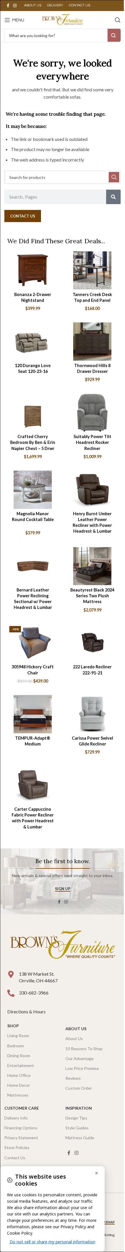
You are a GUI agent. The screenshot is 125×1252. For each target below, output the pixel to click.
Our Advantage (79, 1058)
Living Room (18, 1035)
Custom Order (78, 1088)
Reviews (73, 1078)
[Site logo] (62, 19)
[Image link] (62, 945)
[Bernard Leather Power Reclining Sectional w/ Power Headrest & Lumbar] (32, 566)
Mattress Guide (79, 1137)
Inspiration (78, 1108)
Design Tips (76, 1117)
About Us (75, 1028)
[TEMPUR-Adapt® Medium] (32, 714)
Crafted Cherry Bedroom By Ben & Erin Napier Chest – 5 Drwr (32, 442)
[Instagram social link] (14, 6)
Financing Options (21, 1127)
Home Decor (18, 1085)
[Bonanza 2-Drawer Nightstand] (32, 270)
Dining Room (18, 1055)
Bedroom (15, 1045)
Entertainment (20, 1065)
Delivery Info (16, 1117)
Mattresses (17, 1095)
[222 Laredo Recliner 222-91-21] (92, 643)
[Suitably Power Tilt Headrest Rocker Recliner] (92, 413)
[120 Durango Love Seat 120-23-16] (32, 341)
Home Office (19, 1075)
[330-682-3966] (11, 993)
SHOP (13, 1025)
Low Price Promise (82, 1068)
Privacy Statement (21, 1137)
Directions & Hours (27, 1011)
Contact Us (14, 1157)
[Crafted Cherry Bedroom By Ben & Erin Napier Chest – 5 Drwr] (32, 413)
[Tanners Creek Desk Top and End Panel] (92, 270)
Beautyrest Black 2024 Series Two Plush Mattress (92, 595)
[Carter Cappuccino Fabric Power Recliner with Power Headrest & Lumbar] (32, 785)
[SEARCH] (114, 177)
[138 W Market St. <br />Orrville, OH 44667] (11, 974)
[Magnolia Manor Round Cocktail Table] (32, 490)
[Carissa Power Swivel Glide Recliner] (92, 714)
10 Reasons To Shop (84, 1048)
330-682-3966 (34, 992)
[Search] (118, 20)
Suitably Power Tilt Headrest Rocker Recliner (92, 442)
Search (114, 35)
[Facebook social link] (7, 6)
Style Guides (77, 1127)
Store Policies (16, 1147)
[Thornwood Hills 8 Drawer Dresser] (92, 341)
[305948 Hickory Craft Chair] (32, 643)
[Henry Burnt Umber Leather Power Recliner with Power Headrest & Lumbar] (92, 490)
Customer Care (21, 1108)
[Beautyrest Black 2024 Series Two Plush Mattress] (92, 566)
